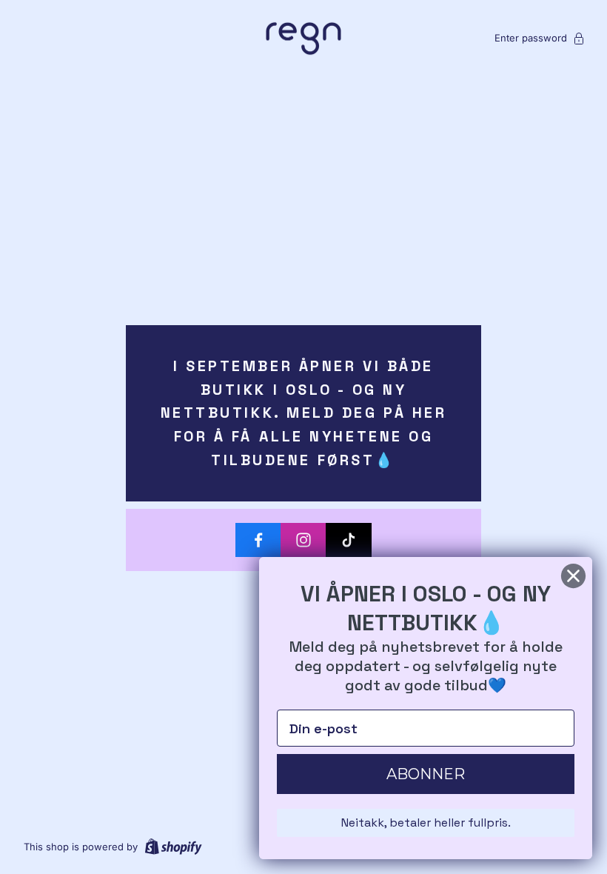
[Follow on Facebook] (258, 540)
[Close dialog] (573, 576)
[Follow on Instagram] (303, 540)
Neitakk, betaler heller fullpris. (426, 822)
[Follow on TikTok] (348, 540)
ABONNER (425, 774)
